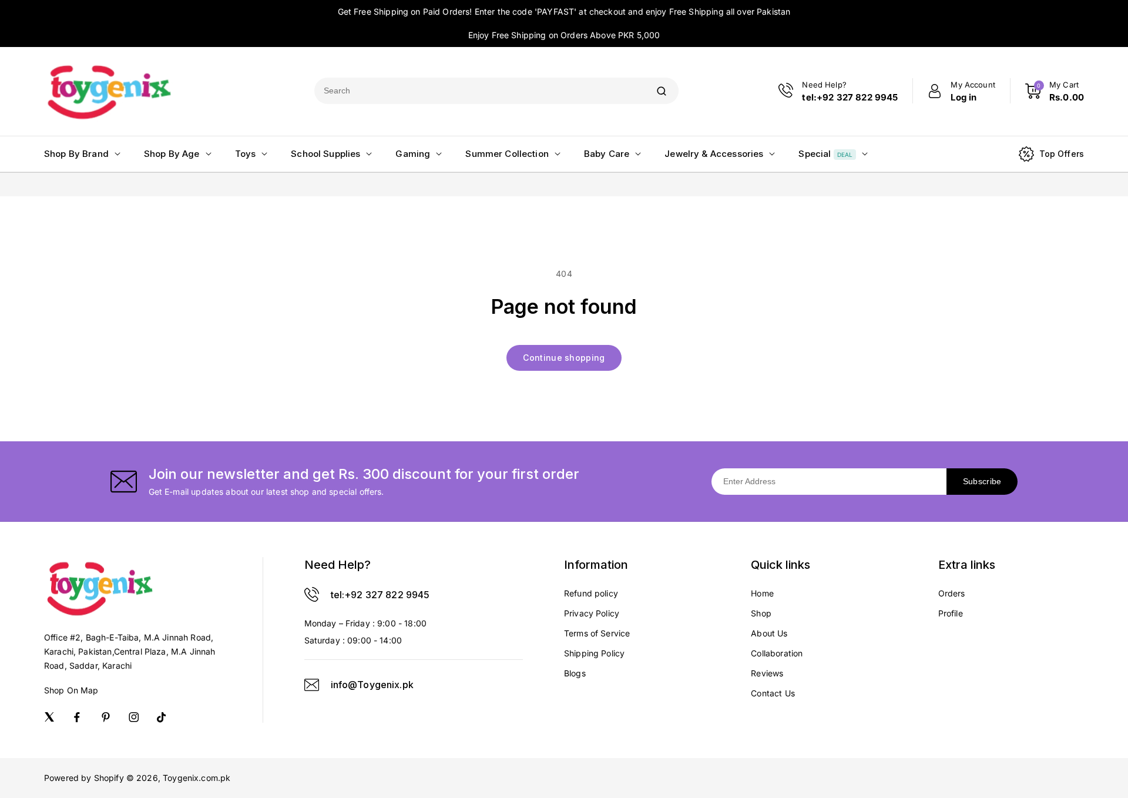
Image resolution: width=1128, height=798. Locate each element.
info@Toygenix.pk (372, 684)
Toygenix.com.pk (196, 778)
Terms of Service (597, 633)
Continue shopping (564, 358)
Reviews (767, 673)
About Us (769, 633)
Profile (950, 613)
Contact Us (773, 693)
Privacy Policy (591, 613)
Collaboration (777, 653)
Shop (761, 613)
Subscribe (982, 481)
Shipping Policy (594, 653)
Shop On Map (71, 690)
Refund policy (591, 593)
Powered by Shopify (84, 778)
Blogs (575, 673)
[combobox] (479, 90)
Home (762, 593)
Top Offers (1062, 154)
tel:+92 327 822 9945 (380, 595)
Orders (951, 593)
